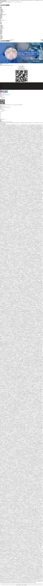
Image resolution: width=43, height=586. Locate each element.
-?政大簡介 (1, 35)
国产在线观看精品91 (2, 165)
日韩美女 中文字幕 (12, 298)
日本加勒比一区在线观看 (24, 203)
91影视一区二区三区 (35, 174)
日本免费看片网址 (27, 255)
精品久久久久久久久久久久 (17, 250)
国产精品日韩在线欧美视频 (22, 340)
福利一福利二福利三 (8, 251)
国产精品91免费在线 (35, 310)
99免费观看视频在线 (29, 365)
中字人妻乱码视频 (28, 216)
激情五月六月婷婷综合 (16, 168)
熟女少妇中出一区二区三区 (28, 222)
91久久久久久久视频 (37, 216)
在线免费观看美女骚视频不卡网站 (9, 164)
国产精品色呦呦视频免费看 (12, 367)
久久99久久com (9, 142)
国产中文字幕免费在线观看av (9, 170)
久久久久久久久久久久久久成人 (11, 219)
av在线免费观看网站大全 (17, 273)
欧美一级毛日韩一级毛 (9, 339)
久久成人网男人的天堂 (39, 173)
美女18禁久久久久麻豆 (11, 300)
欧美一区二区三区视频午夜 (20, 306)
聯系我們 (7, 63)
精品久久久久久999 (36, 304)
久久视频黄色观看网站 (17, 307)
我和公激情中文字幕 (38, 222)
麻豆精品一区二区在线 (28, 223)
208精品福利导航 (25, 337)
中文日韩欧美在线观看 (3, 203)
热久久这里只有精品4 (5, 135)
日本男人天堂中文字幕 (28, 307)
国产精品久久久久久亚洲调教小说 (26, 245)
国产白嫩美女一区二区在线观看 (33, 338)
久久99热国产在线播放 (33, 253)
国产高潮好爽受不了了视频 (18, 313)
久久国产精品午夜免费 (18, 222)
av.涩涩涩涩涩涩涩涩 (16, 302)
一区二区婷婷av (25, 189)
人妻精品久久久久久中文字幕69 (27, 224)
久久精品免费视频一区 (8, 141)
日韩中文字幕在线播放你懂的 (7, 147)
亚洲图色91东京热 (11, 354)
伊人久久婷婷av (5, 137)
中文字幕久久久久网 (29, 218)
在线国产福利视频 (37, 298)
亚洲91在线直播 (20, 252)
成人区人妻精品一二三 (19, 358)
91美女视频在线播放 (25, 329)
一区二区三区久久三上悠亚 (20, 228)
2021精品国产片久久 (18, 217)
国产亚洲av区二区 (28, 201)
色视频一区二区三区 (37, 137)
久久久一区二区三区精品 (25, 339)
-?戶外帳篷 (1, 27)
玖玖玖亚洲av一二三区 (23, 334)
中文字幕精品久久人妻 (23, 163)
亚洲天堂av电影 (29, 258)
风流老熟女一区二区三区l (18, 218)
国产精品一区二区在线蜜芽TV (20, 274)
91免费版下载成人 (34, 220)
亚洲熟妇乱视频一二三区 (24, 218)
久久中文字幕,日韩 (25, 258)
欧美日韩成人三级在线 (30, 135)
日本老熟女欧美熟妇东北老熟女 (37, 249)
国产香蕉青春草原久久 (11, 327)
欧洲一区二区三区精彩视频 (16, 255)
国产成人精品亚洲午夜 (3, 138)
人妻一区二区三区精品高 (23, 141)
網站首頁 (1, 84)
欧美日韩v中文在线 (23, 273)
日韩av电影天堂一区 (19, 170)
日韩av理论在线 (4, 141)
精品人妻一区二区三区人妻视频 (3, 230)
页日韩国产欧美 (10, 281)
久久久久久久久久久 (5, 194)
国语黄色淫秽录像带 (31, 195)
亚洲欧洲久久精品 (27, 225)
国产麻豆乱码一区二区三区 (34, 141)
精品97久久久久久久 (35, 302)
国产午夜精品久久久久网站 (15, 137)
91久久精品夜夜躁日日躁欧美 (22, 327)
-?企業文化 (1, 36)
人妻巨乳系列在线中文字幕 (11, 277)
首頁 (5, 63)
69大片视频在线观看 (16, 277)
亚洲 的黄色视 (23, 271)
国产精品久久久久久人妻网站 (17, 356)
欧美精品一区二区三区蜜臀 (8, 357)
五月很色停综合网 (30, 148)
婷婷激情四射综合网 (26, 354)
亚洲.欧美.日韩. (27, 332)
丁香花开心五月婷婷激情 (12, 203)
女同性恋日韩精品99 (4, 305)
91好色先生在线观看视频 (20, 360)
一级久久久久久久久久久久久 (33, 306)
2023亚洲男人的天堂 (24, 173)
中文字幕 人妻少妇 (25, 251)
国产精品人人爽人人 (5, 202)
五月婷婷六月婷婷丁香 (39, 162)
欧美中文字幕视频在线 (20, 326)
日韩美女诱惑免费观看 (34, 199)
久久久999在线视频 (40, 167)
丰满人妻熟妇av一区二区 (21, 189)
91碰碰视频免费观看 (33, 189)
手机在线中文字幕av (15, 257)
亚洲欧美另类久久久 (26, 312)
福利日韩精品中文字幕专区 (17, 200)
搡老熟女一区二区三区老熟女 (22, 281)
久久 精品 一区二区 (14, 280)
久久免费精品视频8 (28, 313)
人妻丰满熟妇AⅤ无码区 (12, 278)
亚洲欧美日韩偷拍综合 (34, 278)
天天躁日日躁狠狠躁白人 (10, 223)
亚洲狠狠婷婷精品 (15, 199)
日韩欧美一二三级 (17, 225)
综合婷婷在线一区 (19, 257)
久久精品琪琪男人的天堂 (29, 220)
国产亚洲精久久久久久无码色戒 (16, 163)
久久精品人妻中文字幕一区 (5, 284)
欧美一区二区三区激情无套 (3, 366)
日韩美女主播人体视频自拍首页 (13, 201)
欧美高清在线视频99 (33, 307)
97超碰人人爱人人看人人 (18, 216)
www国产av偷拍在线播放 (35, 229)
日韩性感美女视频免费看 (28, 147)
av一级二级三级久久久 (10, 166)
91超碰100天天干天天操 (12, 311)
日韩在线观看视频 (33, 222)
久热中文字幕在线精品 (34, 218)
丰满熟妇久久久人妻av (21, 195)
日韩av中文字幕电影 (16, 252)
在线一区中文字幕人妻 (21, 255)
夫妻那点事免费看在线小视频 (27, 171)
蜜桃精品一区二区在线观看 (6, 333)
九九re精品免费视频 (25, 249)
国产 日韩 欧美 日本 (31, 357)
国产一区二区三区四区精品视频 (16, 365)
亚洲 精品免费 (33, 142)
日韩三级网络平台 (25, 135)
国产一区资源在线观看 (34, 167)
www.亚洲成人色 (4, 336)
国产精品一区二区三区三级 (9, 257)
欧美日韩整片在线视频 (27, 282)
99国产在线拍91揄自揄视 (22, 248)
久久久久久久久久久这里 (23, 197)
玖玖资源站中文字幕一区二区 (24, 331)
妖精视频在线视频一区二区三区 (16, 192)
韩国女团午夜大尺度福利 (12, 308)
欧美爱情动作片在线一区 (21, 225)
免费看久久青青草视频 (23, 192)
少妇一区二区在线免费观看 (17, 298)
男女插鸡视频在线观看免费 (12, 144)
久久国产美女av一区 (28, 367)
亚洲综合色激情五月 (26, 302)
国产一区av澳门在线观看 (23, 307)
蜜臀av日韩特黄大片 (15, 326)
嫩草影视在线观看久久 (34, 272)
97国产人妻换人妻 (38, 136)
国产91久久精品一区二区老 (7, 254)
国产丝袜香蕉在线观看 (14, 193)
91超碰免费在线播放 (8, 362)
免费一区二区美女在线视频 (7, 298)
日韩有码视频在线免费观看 (25, 358)
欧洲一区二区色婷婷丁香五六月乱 (30, 303)
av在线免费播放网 (28, 336)
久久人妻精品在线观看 (22, 330)
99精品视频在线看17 (18, 165)
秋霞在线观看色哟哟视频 (37, 194)
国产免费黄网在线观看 (10, 194)
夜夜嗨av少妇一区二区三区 (20, 224)
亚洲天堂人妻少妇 (16, 169)
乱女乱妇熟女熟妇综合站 (9, 189)
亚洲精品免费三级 (39, 278)
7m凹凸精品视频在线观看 (7, 307)
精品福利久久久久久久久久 (31, 146)
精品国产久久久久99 (37, 134)
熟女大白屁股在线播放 (29, 284)
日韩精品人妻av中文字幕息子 (31, 300)
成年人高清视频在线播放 (8, 226)
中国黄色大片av (40, 148)
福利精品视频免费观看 (6, 365)
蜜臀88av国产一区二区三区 (5, 248)
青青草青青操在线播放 (38, 258)
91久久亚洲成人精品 (25, 360)
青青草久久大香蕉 (26, 146)
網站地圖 (1, 2)
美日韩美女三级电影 (31, 255)
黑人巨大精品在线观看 (31, 137)
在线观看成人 (27, 256)
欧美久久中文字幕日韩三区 (25, 359)
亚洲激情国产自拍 (6, 312)
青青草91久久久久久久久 (4, 191)
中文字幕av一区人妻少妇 (28, 193)
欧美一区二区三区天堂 (9, 220)
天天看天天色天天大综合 (24, 165)
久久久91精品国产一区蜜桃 (32, 256)
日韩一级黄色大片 (39, 246)
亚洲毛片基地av (35, 227)
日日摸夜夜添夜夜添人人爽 (20, 135)
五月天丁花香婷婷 (17, 279)
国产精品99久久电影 (11, 355)
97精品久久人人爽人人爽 (23, 172)
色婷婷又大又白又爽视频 (4, 255)
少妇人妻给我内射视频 (32, 282)
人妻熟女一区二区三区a (12, 309)
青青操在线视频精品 (7, 311)
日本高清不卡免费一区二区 (27, 134)
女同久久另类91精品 (15, 174)
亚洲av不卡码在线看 (32, 244)
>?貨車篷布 (1, 10)
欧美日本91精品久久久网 (7, 283)
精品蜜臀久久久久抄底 (38, 221)
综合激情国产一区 (16, 337)
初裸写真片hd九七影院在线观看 (34, 367)
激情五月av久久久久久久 (6, 273)
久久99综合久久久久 (31, 138)
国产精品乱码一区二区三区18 (14, 251)
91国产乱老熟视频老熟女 (26, 175)
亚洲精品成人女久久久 (12, 283)
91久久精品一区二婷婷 (10, 192)
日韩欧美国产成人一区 (28, 141)
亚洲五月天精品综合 (28, 364)
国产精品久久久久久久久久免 (17, 247)
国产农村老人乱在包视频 (36, 247)
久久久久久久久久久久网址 (13, 147)
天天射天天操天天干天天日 (20, 221)
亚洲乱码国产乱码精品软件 (11, 139)
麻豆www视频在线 (9, 196)
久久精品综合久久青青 (10, 199)
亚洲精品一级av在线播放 (17, 136)
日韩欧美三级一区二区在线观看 (35, 145)
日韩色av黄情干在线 (24, 166)
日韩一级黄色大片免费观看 (3, 251)
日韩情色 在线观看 (24, 283)
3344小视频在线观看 (5, 256)
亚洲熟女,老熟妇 (17, 311)
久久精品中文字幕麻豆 (34, 230)
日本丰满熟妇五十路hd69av (36, 135)
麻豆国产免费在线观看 (12, 364)
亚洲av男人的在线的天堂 (38, 193)
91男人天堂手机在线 (3, 357)
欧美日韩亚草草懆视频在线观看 (30, 333)
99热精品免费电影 (3, 303)
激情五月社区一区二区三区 (36, 358)
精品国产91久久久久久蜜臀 (4, 171)
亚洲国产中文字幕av (31, 227)
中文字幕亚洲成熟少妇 (12, 332)
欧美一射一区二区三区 (31, 191)
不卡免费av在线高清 (37, 256)
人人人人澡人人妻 (28, 217)
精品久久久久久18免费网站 (30, 165)
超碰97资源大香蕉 (12, 254)
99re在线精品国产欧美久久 (8, 165)
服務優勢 (1, 18)
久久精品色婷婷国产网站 (4, 361)
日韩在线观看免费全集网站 (34, 254)
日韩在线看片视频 (5, 163)
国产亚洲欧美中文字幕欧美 (28, 309)
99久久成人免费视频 (36, 217)
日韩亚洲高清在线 (35, 168)
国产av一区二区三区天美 (39, 253)
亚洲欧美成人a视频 (8, 146)
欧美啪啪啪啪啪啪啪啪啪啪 (22, 311)
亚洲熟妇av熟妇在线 (35, 337)
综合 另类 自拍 (15, 359)
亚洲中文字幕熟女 (6, 162)
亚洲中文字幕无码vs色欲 (18, 253)
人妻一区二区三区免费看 (10, 195)
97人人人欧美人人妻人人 (10, 337)
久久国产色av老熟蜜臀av (31, 194)
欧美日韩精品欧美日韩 (24, 257)
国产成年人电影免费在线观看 (4, 244)
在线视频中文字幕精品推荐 (31, 360)
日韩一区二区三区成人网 (17, 330)
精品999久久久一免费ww (4, 142)
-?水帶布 (1, 28)
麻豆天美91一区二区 (24, 230)
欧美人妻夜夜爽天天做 (34, 197)
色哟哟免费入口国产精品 (27, 196)
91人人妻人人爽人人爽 (27, 277)
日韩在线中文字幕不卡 (13, 165)
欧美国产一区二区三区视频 (11, 161)
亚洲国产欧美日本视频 (36, 191)
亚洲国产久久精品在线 (36, 303)
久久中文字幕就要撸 (29, 257)
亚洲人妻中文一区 (21, 363)
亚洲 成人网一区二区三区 (25, 148)
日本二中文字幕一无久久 (39, 336)
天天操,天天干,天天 (12, 368)
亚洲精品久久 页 (19, 223)
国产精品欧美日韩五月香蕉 (7, 304)
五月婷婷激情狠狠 (7, 356)
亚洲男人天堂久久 (14, 331)
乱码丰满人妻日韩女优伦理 (22, 309)
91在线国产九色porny (31, 161)
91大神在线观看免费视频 (29, 162)
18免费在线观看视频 (3, 146)
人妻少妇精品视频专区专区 (28, 281)
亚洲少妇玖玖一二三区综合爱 (14, 305)
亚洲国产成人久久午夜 (31, 225)
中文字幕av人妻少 (23, 282)
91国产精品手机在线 (11, 172)
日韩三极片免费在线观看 (11, 247)
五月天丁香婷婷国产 (3, 356)
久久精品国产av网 (15, 221)
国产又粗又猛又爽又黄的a (3, 189)
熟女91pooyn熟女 (37, 142)
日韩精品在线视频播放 (4, 196)
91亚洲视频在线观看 (35, 359)
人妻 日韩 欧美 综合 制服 (26, 361)
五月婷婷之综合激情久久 (23, 200)
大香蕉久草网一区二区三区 (10, 221)
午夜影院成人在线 (9, 299)
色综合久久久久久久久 (28, 355)
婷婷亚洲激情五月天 (34, 223)
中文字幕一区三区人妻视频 (12, 173)
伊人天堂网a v (23, 193)
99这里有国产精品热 (19, 193)
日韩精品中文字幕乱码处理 (32, 143)
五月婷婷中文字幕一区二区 (33, 277)
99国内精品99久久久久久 (39, 338)
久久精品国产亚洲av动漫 (16, 361)
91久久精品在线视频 (32, 275)
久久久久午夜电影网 (23, 201)
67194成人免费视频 (15, 223)
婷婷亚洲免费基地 (12, 356)
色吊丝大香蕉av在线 (19, 142)
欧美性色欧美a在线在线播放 (21, 301)
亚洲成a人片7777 (33, 193)
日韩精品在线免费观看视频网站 (39, 282)
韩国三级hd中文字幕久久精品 (18, 173)
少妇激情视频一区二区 (22, 145)
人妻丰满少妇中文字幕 (32, 364)
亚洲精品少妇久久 (28, 163)
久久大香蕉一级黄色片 (5, 340)
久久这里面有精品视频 (36, 357)
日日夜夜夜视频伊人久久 (20, 337)
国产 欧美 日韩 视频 (30, 229)
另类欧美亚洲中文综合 (11, 169)
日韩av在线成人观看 (23, 219)
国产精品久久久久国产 (11, 162)
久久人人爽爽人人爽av (10, 252)
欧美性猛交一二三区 (33, 216)
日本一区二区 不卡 (33, 252)
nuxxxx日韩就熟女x (39, 272)
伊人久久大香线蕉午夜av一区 (4, 360)
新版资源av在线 (10, 284)
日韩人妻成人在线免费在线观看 (33, 313)
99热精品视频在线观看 (7, 167)
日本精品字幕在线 (9, 140)
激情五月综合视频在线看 (33, 172)
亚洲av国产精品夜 (22, 144)
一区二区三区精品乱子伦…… (36, 280)
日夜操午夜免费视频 (6, 335)
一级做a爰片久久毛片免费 (39, 171)
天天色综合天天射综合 (19, 174)
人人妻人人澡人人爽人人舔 (28, 353)
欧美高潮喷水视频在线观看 (21, 138)
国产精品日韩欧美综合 (21, 137)
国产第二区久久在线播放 (21, 169)
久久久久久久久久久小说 (21, 194)
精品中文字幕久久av (28, 164)
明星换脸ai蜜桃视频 (39, 218)
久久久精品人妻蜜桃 (18, 275)
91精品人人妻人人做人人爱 (14, 230)
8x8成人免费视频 (8, 368)
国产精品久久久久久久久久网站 (24, 139)
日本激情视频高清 (32, 330)
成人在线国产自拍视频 (17, 364)
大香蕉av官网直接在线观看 (22, 196)
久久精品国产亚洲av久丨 (14, 245)
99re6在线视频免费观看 (10, 326)
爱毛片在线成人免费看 (4, 326)
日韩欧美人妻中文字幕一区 (11, 246)
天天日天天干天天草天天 (3, 274)
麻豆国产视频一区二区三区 (27, 335)
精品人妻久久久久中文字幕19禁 (36, 140)
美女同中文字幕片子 (13, 226)
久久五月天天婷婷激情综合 (7, 253)
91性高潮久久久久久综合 (5, 302)
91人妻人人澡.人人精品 (35, 250)
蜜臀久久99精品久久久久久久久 (37, 161)
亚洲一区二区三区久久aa (15, 189)
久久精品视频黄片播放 (23, 310)
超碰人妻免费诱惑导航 (40, 365)
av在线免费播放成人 (26, 194)
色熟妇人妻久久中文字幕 (5, 275)
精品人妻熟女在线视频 (5, 277)
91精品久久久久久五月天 (5, 139)
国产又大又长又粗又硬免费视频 (16, 244)
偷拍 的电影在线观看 (24, 216)
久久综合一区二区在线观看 (22, 256)
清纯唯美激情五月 (32, 304)
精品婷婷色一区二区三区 (22, 161)
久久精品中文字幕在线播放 (38, 271)
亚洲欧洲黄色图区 (23, 222)
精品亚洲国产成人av (2, 225)
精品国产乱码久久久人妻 (32, 201)
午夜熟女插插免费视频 (29, 142)
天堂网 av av (6, 337)
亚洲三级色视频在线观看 (14, 191)
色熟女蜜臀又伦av (40, 257)
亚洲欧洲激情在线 (10, 272)
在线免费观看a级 (27, 244)
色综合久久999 (39, 284)
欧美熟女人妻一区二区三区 (15, 281)
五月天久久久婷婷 (9, 305)
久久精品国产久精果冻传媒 (5, 246)
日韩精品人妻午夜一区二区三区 (7, 245)
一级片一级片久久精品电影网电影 (12, 334)
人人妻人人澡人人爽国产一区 (23, 168)
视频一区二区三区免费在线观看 (28, 199)
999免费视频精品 (15, 170)
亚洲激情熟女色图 (27, 170)
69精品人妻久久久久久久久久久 (17, 164)
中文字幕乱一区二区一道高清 (17, 282)
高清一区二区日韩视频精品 (24, 226)
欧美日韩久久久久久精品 (12, 273)
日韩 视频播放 (19, 201)
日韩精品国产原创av (40, 198)
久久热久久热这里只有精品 (8, 143)
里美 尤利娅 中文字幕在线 (34, 340)
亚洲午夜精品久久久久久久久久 (16, 202)
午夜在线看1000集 (38, 192)
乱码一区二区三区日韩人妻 (9, 274)
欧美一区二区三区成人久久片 (11, 248)
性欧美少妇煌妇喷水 (40, 366)
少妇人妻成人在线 (25, 284)
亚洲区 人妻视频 (17, 309)
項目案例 (1, 17)
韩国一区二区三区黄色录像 (35, 148)
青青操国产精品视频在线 (18, 140)
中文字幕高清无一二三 (19, 271)
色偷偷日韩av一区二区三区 (34, 200)
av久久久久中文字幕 (16, 171)
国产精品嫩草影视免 (15, 194)
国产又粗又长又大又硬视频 (35, 309)
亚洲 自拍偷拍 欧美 (8, 366)
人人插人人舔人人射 (40, 229)
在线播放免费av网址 (2, 332)
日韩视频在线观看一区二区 (30, 280)
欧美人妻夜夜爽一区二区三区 (10, 171)
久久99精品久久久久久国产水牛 (22, 303)
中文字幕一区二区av (8, 138)
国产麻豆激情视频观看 (36, 146)
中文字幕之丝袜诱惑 (31, 274)
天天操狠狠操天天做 (21, 171)
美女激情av (16, 306)
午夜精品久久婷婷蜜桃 (12, 229)
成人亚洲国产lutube (4, 140)
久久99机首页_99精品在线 (5, 175)
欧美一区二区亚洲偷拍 (15, 249)
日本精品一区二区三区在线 (21, 146)
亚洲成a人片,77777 (32, 301)
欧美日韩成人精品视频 (6, 172)
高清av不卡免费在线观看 (28, 253)
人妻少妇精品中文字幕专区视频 (39, 164)
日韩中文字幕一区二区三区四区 (27, 272)
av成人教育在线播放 (4, 170)
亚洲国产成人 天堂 (32, 134)
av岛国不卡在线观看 (28, 276)
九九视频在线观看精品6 (23, 140)
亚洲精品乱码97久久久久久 (29, 140)
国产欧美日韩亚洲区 (2, 367)
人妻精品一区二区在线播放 (38, 328)
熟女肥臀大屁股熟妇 (15, 272)
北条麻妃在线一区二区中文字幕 (21, 357)
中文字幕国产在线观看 (36, 170)
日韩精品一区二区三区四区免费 (14, 138)
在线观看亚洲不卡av (25, 167)
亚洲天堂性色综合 (39, 362)
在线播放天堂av (5, 220)
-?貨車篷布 (1, 26)
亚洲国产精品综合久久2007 (30, 310)
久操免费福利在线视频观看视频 (4, 249)
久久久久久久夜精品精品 (19, 143)
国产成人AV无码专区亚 (27, 246)
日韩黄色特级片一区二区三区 (33, 273)
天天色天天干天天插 (11, 363)
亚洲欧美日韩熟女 (6, 199)
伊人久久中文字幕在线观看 (31, 339)
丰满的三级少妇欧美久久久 (3, 174)
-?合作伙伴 (1, 37)
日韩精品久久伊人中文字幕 (26, 305)
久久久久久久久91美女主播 (5, 301)
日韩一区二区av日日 (17, 161)
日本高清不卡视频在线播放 (17, 172)
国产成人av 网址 (36, 329)
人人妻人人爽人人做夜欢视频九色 (28, 285)
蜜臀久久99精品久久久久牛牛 (3, 339)
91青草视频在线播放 (33, 164)
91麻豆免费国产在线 (12, 168)
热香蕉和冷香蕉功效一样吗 (25, 190)
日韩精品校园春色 (13, 140)
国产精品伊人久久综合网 (6, 355)
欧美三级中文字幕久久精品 (38, 330)
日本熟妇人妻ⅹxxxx (5, 193)
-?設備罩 (1, 29)
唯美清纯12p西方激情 (40, 224)
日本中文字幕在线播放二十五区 (14, 196)
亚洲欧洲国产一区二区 (15, 258)
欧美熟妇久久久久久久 (34, 331)
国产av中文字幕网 (24, 252)
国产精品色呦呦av (17, 144)
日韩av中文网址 (39, 299)
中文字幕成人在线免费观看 (11, 302)
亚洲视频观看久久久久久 (13, 216)
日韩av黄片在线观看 (35, 165)
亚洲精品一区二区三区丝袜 (32, 368)
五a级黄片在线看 (8, 364)
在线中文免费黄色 (33, 136)
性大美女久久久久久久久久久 (18, 283)
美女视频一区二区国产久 (21, 285)
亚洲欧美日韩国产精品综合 (38, 354)
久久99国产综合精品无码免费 (14, 175)
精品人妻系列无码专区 (28, 340)
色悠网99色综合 (22, 229)
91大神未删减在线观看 (21, 279)
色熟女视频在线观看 (24, 142)
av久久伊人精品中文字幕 (23, 164)
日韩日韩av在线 (1, 313)
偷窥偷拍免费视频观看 (6, 200)
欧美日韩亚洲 (24, 326)
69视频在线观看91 (8, 229)
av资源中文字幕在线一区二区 (5, 282)
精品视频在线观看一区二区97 (25, 143)
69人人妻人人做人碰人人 (23, 220)
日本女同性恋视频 (40, 196)
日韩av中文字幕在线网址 (17, 139)
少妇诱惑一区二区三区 (10, 224)
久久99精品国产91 (30, 226)
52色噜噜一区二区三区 (11, 250)
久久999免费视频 (33, 353)
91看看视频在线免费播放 (30, 337)
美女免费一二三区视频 (19, 359)
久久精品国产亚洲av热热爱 (23, 278)
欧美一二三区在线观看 (31, 169)
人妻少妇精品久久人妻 (30, 312)
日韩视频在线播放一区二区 (31, 329)
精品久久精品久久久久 (32, 221)
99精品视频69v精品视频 (38, 143)
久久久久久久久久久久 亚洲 (32, 354)
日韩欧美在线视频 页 (18, 299)
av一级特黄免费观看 (26, 274)
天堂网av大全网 (29, 189)
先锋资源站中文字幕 (2, 134)
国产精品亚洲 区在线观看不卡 (18, 254)
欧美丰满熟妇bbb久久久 (26, 137)
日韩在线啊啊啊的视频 (36, 360)
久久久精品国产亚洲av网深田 (28, 145)
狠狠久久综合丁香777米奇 (34, 326)
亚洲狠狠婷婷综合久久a (30, 247)
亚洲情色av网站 (9, 175)
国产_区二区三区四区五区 (5, 136)
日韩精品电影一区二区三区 (4, 221)
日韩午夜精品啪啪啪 (3, 145)
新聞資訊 (1, 15)
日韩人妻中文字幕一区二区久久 (12, 275)
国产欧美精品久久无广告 (16, 162)
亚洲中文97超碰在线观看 (6, 354)
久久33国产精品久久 (30, 174)
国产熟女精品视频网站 (35, 198)
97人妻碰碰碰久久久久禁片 (9, 174)
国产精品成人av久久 (28, 271)
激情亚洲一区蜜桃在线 (7, 332)
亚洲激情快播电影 (21, 361)
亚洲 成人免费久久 (32, 245)
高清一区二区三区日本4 (12, 222)
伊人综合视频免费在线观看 (12, 276)
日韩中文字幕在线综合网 (21, 354)
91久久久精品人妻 (3, 143)
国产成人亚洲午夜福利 (25, 174)
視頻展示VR (1, 31)
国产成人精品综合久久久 (18, 276)
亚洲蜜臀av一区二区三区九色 (20, 272)
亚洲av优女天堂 (11, 333)
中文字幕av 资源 (18, 145)
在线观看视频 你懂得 (19, 339)
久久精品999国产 (30, 331)
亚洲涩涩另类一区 (11, 335)
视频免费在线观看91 (26, 169)
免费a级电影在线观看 (12, 225)
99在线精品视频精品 (33, 258)
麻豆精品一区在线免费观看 (34, 246)
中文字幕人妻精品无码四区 (20, 191)
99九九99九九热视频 (17, 248)
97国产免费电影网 (27, 161)
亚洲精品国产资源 (35, 363)
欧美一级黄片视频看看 (16, 340)
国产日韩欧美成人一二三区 (13, 362)
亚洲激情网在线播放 (16, 301)
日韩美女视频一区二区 (28, 192)
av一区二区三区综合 (6, 281)
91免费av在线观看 (21, 249)
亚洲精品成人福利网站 (22, 244)
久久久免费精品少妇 (39, 340)
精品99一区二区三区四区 (5, 192)
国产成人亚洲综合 (34, 219)
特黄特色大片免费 (5, 195)
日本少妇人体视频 (40, 230)
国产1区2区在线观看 (7, 201)
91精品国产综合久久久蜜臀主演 (21, 199)
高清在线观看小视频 (19, 190)
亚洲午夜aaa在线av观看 (23, 223)
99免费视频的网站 (24, 147)
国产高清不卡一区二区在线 (5, 161)
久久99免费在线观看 (9, 193)
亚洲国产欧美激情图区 (17, 332)
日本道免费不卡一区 (8, 328)
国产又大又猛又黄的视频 (27, 275)
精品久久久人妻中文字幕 (14, 284)
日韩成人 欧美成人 (7, 300)
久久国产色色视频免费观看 (39, 311)
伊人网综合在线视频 (30, 167)
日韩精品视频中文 (22, 275)
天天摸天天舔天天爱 (15, 227)
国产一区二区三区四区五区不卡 (24, 247)
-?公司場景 (1, 38)
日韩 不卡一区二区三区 (7, 303)
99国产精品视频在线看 (13, 253)
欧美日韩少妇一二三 (21, 134)
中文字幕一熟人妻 (13, 307)
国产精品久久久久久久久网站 (24, 136)
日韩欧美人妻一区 (31, 170)
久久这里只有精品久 (32, 271)
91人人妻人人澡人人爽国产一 (30, 249)
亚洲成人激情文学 (36, 366)
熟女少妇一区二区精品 (34, 285)
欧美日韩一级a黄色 (13, 141)
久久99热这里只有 (28, 172)
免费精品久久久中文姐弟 (39, 277)
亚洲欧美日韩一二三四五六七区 (29, 299)
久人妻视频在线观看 (28, 252)
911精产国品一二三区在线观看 (34, 196)
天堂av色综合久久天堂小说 (7, 218)
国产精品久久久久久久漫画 (7, 216)
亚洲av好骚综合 (30, 198)
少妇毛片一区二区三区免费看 (10, 330)
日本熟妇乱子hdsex (10, 148)
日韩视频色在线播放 (26, 138)
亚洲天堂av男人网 (15, 166)
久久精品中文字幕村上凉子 (16, 335)
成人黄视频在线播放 (12, 303)
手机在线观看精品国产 (34, 173)
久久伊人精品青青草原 (14, 190)
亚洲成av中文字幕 (38, 327)
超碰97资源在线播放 (33, 166)
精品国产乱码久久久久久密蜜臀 (13, 146)
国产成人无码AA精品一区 (29, 278)
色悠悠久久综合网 (9, 228)
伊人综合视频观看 (3, 201)
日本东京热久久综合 (40, 310)
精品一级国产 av (10, 331)
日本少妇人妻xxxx (23, 246)
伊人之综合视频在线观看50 (4, 271)
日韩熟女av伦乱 (35, 203)
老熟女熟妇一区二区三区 (10, 163)
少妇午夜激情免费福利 (4, 359)
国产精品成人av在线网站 (12, 218)
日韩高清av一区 (29, 136)
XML (0, 3)
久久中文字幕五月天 (15, 274)
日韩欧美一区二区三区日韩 (6, 363)
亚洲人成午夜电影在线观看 (7, 217)
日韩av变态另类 (23, 253)
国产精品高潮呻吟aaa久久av (38, 301)
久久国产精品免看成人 (20, 258)
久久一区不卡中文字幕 (8, 197)
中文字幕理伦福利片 (23, 299)
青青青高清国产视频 (5, 219)
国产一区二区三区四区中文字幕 (29, 283)
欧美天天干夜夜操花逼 (9, 280)
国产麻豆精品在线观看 (27, 301)
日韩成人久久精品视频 (23, 333)
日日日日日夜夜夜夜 (7, 367)
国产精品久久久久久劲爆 (33, 171)
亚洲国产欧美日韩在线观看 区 (37, 333)
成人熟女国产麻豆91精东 (21, 304)
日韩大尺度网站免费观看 (35, 190)
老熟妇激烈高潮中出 (19, 147)
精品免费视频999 (12, 304)
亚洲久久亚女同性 (29, 166)
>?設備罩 (1, 13)
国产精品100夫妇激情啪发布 (22, 162)
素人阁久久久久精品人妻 (9, 336)
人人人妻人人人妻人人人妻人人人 (16, 220)
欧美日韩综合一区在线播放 (13, 167)
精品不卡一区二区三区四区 (29, 219)
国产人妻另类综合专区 (34, 284)
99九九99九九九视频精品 (10, 202)
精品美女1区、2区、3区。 (39, 172)
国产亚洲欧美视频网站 (20, 284)
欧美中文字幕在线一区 (14, 339)
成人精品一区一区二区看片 (38, 139)
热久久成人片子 (25, 229)
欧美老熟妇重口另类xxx (7, 309)
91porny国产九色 (6, 198)
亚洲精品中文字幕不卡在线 (34, 365)
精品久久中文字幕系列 (13, 197)
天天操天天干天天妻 (36, 283)
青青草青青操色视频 (10, 135)
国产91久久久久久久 (14, 135)
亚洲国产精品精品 (34, 251)
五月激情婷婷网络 (10, 258)
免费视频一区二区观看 (27, 273)
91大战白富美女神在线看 (18, 219)
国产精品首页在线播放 (39, 285)
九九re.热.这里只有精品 (28, 326)
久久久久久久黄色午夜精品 (23, 365)
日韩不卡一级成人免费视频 (6, 144)
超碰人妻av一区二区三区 (6, 168)
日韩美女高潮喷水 (37, 300)
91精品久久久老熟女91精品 (27, 144)
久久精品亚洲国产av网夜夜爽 (34, 224)
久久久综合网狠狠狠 (9, 271)
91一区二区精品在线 (30, 190)
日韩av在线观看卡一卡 (6, 169)
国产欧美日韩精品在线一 (19, 366)
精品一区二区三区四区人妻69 (17, 246)
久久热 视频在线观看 (7, 225)
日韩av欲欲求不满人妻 (9, 338)
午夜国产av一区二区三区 (6, 276)
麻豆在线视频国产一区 (11, 306)
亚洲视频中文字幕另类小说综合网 (37, 138)
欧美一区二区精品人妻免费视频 (18, 308)
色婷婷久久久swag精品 (10, 249)
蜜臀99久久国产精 (4, 328)
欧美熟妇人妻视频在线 (11, 301)
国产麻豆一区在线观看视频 (37, 255)
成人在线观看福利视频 (13, 143)
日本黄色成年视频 (7, 134)
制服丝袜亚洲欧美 (18, 367)
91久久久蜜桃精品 (14, 358)
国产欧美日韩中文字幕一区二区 (29, 334)
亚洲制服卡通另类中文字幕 (22, 368)
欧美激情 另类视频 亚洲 (18, 226)
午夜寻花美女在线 (4, 257)
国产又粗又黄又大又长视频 (37, 225)
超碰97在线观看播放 (26, 191)
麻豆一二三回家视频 (18, 141)
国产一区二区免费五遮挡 (36, 248)
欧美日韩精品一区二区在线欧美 (11, 136)
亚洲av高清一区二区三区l (5, 331)
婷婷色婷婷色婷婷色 (37, 144)
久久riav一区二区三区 (25, 308)
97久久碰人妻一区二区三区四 (24, 300)
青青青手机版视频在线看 (22, 277)
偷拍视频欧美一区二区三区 (20, 167)
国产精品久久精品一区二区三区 (5, 327)
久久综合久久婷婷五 (9, 329)
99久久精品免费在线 (11, 200)
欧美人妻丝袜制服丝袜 (16, 134)
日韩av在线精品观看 (18, 197)
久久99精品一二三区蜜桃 (18, 203)
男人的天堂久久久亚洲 (27, 304)
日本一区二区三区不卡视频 (14, 142)
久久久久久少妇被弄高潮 (14, 357)
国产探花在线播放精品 (37, 175)
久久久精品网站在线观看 (16, 195)
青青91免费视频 (27, 338)
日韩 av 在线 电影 (35, 202)
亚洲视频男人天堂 (9, 191)
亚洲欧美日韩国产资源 (22, 364)
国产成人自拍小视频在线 (39, 197)
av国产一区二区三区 (7, 306)
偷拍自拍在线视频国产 (27, 330)
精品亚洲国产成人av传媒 (6, 279)
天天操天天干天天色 (16, 304)
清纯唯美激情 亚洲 (35, 299)
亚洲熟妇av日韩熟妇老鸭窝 (35, 257)
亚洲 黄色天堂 (23, 170)
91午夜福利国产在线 (17, 368)
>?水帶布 (1, 12)
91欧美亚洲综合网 (32, 217)
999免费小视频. (4, 229)
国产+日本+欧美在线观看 (26, 227)
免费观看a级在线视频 (11, 134)
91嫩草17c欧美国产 (6, 148)
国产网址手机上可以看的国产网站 (31, 139)
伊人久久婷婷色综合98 (38, 305)
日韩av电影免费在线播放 (39, 251)
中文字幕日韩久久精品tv (20, 198)
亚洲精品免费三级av (16, 327)
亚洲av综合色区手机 (19, 148)
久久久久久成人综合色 (5, 272)
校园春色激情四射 (33, 298)
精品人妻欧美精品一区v (29, 230)
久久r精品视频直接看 (9, 137)
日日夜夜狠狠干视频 (19, 331)
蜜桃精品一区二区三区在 (23, 356)
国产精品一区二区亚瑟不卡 (29, 168)
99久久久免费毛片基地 (14, 271)
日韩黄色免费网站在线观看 (30, 202)
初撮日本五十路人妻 (31, 359)
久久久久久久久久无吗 (21, 302)
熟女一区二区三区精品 (36, 244)
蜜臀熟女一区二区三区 (6, 173)
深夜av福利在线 (30, 332)
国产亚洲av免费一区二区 (8, 145)
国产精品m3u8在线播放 (11, 198)
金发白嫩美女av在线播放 (21, 175)
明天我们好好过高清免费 (4, 190)
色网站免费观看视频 (2, 198)
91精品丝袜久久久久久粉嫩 (37, 195)
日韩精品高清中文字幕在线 (37, 279)
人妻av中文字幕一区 (16, 363)
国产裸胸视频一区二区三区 (23, 367)
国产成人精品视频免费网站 (40, 361)
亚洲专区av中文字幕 (10, 312)
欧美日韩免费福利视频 (33, 355)
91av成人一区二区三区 (10, 244)
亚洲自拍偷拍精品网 (28, 254)
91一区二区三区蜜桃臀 (14, 228)
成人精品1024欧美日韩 (23, 250)
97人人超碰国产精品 (19, 230)
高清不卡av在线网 (21, 335)
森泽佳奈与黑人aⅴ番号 (10, 227)
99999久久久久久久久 (32, 144)
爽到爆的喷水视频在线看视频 (22, 336)
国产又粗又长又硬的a (29, 197)
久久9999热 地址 (4, 368)
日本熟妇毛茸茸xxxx (5, 247)
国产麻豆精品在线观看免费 (33, 163)
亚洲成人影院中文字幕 (4, 358)
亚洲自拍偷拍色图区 (4, 223)
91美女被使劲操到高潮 (6, 313)
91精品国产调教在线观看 (38, 166)
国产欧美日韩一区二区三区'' (20, 312)
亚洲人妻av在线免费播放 (26, 198)
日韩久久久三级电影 (9, 190)
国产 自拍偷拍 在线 (4, 310)
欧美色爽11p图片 (18, 334)
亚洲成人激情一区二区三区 (39, 147)
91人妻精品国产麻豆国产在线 (4, 166)
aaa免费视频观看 (39, 168)
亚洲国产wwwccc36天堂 (36, 274)
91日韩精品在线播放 (34, 162)
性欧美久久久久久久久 (39, 219)
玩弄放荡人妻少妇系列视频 (27, 306)
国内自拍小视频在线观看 (33, 362)
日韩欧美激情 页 (27, 368)
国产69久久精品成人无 (13, 328)
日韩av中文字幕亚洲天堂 (34, 356)
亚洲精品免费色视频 (27, 311)
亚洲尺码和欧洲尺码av (29, 173)
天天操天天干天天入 (14, 145)
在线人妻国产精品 (11, 365)
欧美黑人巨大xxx (26, 279)
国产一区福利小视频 (19, 166)
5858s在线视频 (15, 198)
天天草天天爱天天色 (5, 329)
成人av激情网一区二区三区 (30, 203)
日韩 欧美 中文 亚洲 (19, 362)
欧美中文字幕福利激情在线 (30, 228)
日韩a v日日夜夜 (38, 189)
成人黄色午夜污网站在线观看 (36, 228)
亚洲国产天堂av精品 (20, 329)
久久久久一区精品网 (33, 147)
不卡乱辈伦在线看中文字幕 (16, 256)
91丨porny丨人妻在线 (17, 229)
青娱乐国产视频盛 (38, 201)
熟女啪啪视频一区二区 (15, 354)
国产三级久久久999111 (20, 227)
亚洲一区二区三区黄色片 (39, 163)
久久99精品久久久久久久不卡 (27, 221)
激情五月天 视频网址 (11, 282)
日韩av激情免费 (7, 203)
